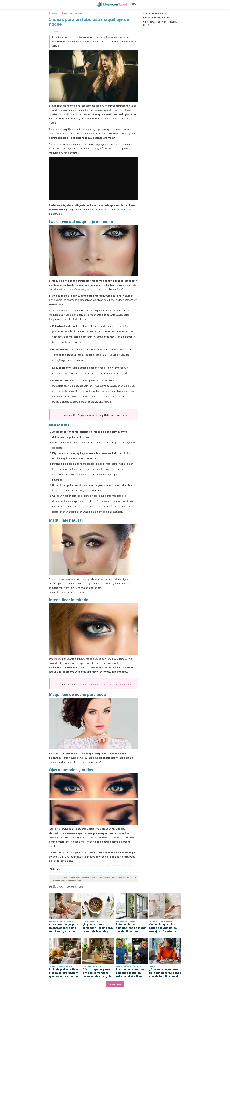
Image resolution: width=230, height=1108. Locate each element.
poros (93, 148)
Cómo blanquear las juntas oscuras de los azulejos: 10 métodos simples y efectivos (163, 928)
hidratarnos (55, 133)
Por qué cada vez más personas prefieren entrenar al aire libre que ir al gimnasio (131, 973)
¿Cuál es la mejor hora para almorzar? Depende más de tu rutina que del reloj (165, 973)
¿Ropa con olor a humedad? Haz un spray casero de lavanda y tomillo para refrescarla (98, 928)
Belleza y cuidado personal (70, 13)
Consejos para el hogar (94, 922)
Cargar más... (115, 984)
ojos (92, 209)
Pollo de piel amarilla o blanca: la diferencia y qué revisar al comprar (63, 973)
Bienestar (53, 13)
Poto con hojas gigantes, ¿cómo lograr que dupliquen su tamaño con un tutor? (131, 928)
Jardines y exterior (125, 922)
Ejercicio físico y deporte (128, 966)
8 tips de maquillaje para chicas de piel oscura (105, 684)
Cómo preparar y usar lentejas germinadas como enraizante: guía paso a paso (96, 973)
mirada (58, 658)
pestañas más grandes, (81, 289)
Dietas (152, 966)
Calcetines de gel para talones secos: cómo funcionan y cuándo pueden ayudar (63, 928)
